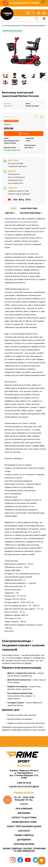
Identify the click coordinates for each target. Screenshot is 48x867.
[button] (2, 79)
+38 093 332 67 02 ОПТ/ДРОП (24, 787)
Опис (13, 209)
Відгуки (10, 213)
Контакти (24, 831)
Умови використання (24, 822)
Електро (24, 25)
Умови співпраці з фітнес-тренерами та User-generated (24, 850)
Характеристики (28, 209)
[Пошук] (36, 18)
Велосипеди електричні (37, 25)
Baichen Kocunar (32, 106)
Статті (24, 804)
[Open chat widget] (41, 860)
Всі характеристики (12, 150)
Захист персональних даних (24, 826)
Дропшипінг (24, 840)
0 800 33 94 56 (24, 783)
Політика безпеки (24, 844)
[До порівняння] (41, 117)
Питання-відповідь (31, 213)
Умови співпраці (24, 835)
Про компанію (24, 809)
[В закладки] (36, 116)
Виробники (24, 813)
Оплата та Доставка (24, 818)
